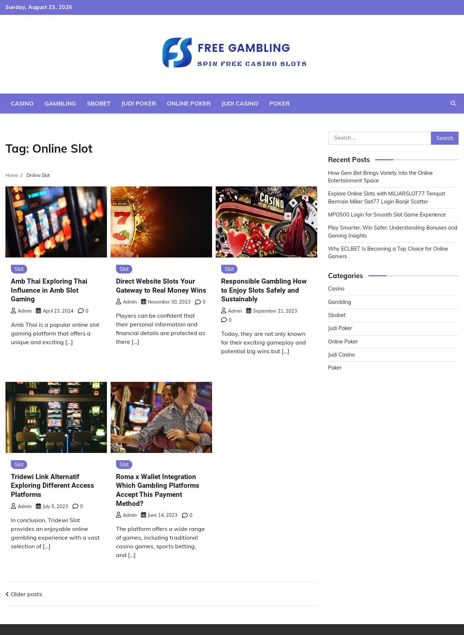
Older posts (26, 594)
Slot (19, 269)
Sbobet (99, 103)
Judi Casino (239, 103)
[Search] (453, 103)
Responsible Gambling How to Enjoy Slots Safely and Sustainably (264, 290)
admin (25, 311)
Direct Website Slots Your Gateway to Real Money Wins (161, 285)
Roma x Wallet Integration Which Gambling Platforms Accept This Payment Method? (157, 490)
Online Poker (189, 103)
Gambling (60, 103)
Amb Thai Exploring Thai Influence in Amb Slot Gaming (49, 290)
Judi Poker (138, 103)
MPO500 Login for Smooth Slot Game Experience (387, 214)
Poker (279, 103)
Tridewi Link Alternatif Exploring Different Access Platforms (52, 486)
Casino (22, 103)
